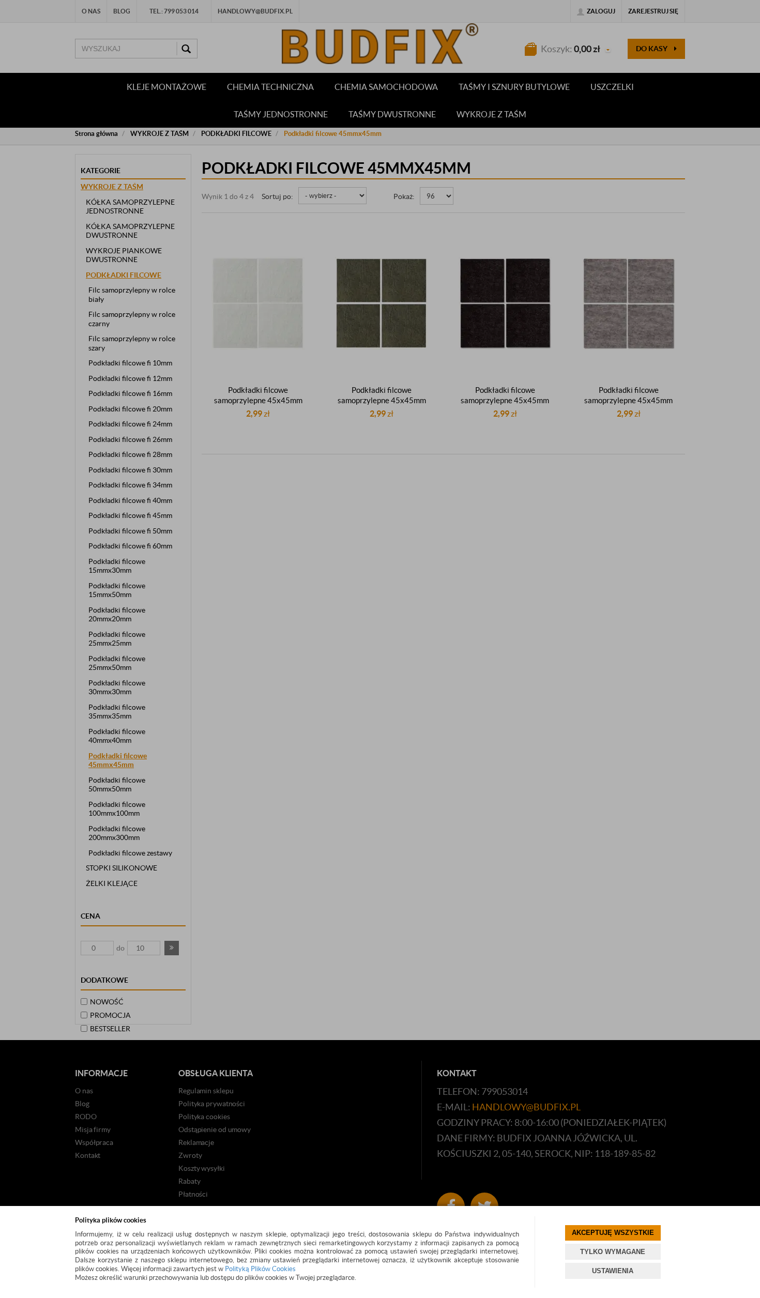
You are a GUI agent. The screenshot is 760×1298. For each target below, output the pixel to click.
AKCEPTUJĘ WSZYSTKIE (613, 1232)
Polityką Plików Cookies (260, 1269)
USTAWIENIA (612, 1271)
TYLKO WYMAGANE (612, 1252)
